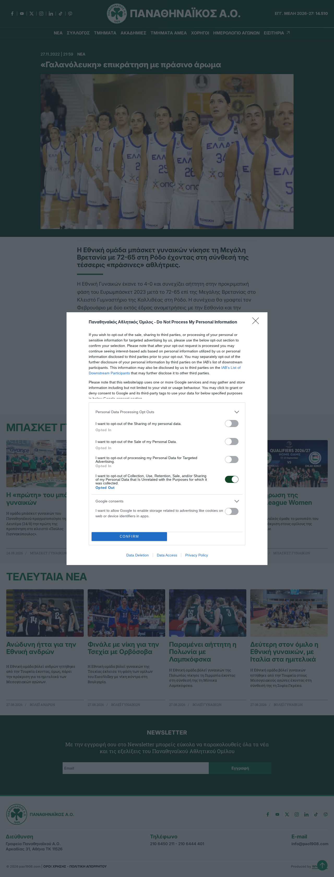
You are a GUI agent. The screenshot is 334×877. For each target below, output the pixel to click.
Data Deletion (137, 555)
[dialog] (167, 438)
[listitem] (167, 412)
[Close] (257, 322)
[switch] (231, 423)
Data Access (167, 555)
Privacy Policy (196, 555)
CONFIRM (129, 536)
